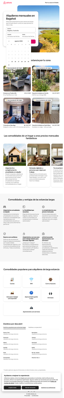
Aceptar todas (12, 387)
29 (25, 61)
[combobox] (20, 31)
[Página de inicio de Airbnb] (7, 2)
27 (18, 61)
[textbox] (13, 36)
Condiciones (35, 395)
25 (12, 61)
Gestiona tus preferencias (48, 387)
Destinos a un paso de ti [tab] (35, 327)
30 (28, 61)
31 (8, 65)
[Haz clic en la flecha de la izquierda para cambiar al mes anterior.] (9, 41)
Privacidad (27, 395)
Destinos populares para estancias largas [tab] (14, 327)
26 (15, 61)
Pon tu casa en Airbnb (51, 3)
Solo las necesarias (30, 387)
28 (21, 61)
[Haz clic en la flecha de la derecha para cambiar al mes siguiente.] (28, 41)
